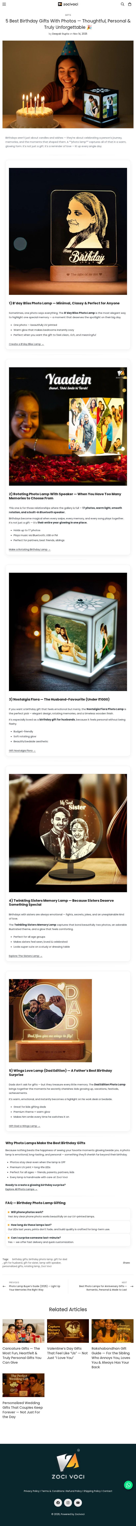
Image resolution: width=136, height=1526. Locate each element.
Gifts (68, 15)
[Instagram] (68, 1503)
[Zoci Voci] (68, 4)
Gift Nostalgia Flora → (22, 750)
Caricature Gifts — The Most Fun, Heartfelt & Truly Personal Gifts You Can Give (21, 1355)
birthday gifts (20, 1259)
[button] (130, 4)
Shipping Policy (92, 1491)
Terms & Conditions (52, 1491)
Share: (126, 1262)
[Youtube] (78, 1503)
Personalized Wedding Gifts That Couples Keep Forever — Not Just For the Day (22, 1410)
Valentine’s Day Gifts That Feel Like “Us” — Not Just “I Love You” (67, 1353)
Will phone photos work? (27, 1212)
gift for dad (60, 1259)
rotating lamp (32, 1266)
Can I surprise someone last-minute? (36, 1237)
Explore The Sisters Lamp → (25, 956)
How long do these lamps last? (31, 1225)
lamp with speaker (50, 1262)
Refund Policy (74, 1491)
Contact (107, 1491)
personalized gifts (12, 1266)
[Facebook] (58, 1503)
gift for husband (13, 1262)
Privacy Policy (31, 1491)
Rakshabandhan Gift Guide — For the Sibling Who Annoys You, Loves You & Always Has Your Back (111, 1357)
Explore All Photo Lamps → (21, 1189)
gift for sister (31, 1262)
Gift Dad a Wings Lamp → (24, 1126)
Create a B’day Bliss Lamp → (26, 344)
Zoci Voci (46, 1266)
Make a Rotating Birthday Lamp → (30, 549)
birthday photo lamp (41, 1259)
